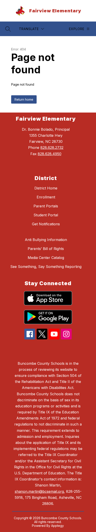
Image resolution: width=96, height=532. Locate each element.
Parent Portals (45, 206)
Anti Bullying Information (46, 239)
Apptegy (57, 526)
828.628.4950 (49, 154)
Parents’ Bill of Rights (46, 248)
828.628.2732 (51, 147)
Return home (24, 99)
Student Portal (45, 215)
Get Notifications (46, 224)
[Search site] (8, 29)
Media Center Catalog (46, 257)
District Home (45, 188)
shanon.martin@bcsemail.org (39, 491)
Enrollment (46, 197)
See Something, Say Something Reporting (45, 266)
